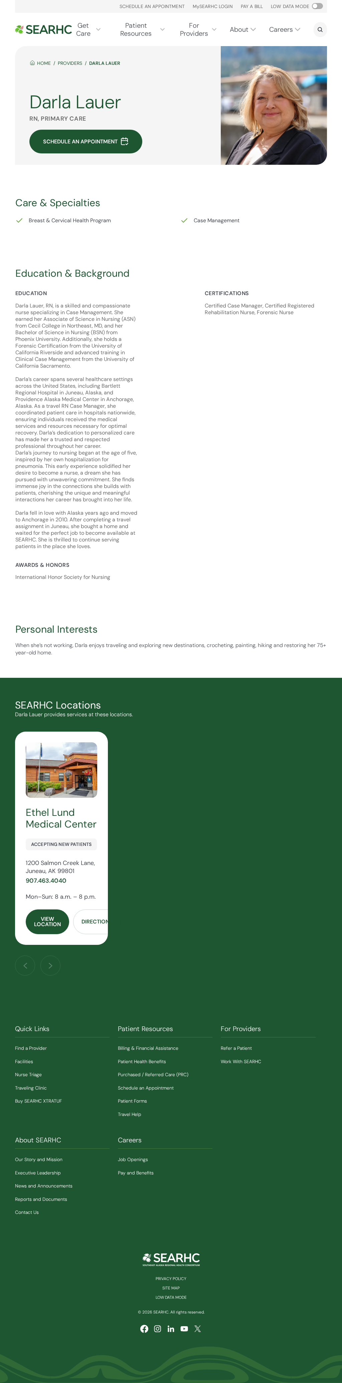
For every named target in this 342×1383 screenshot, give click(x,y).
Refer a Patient (236, 1048)
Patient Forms (132, 1101)
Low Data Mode (171, 1297)
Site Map (171, 1288)
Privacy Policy (171, 1279)
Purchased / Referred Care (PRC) (153, 1075)
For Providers (194, 29)
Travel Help (129, 1114)
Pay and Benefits (136, 1173)
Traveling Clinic (31, 1088)
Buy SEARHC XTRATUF (38, 1101)
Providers (70, 63)
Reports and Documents (41, 1199)
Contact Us (27, 1212)
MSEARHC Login (213, 6)
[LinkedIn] (171, 1329)
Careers (281, 29)
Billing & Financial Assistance (148, 1048)
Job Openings (133, 1159)
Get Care (83, 29)
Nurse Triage (28, 1075)
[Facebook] (144, 1329)
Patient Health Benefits (142, 1061)
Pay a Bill (252, 6)
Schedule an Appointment (152, 6)
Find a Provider (31, 1048)
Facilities (24, 1061)
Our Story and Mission (38, 1159)
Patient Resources (136, 29)
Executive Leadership (38, 1173)
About (239, 29)
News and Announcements (43, 1186)
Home (44, 63)
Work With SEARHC (241, 1061)
